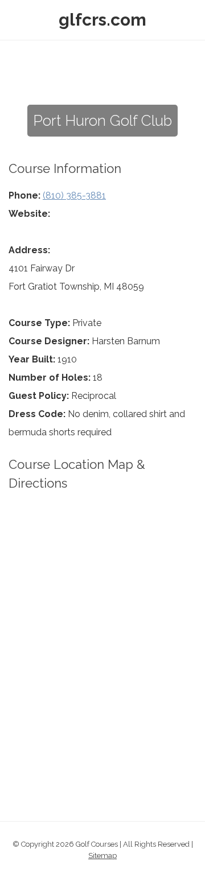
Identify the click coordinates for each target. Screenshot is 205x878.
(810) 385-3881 (74, 195)
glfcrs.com (102, 19)
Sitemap (102, 855)
